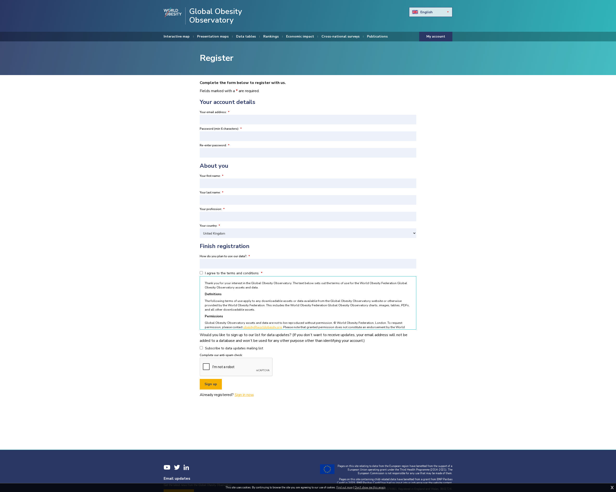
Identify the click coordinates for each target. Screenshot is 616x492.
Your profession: (212, 209)
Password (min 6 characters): (221, 129)
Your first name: (212, 176)
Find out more (344, 487)
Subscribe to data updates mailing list (233, 348)
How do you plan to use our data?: (225, 256)
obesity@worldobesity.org (262, 327)
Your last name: (212, 192)
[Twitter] (177, 467)
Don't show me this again (370, 487)
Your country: (210, 226)
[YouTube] (167, 467)
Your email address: (215, 112)
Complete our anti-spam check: (221, 355)
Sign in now (244, 394)
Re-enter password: (215, 145)
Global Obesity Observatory (215, 16)
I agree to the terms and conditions (233, 273)
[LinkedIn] (186, 467)
